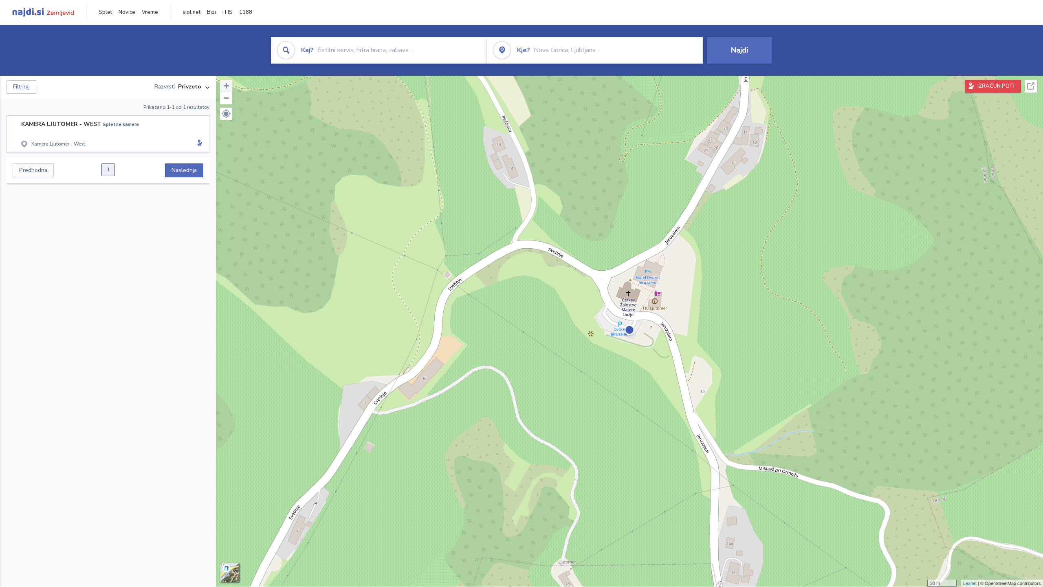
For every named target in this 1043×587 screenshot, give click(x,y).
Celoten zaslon (1031, 86)
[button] (226, 114)
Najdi (739, 50)
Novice (127, 12)
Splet (105, 12)
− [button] (226, 98)
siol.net (191, 12)
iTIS (227, 12)
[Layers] (230, 573)
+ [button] (226, 86)
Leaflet (970, 583)
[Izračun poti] (198, 143)
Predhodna (33, 170)
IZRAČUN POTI (995, 86)
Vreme (150, 12)
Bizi (211, 12)
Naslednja (184, 170)
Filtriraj (21, 86)
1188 (245, 12)
